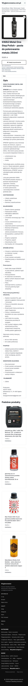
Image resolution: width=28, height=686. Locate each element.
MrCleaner (15, 661)
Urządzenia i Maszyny (6, 639)
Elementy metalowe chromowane (9, 68)
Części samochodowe (18, 67)
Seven (11, 666)
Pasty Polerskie (20, 647)
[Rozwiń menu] (24, 3)
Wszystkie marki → (15, 668)
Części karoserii (9, 67)
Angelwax (19, 658)
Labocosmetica (5, 666)
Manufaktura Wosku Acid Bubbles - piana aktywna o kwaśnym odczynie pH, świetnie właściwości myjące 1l (13, 563)
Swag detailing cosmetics (10, 71)
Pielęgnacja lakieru (6, 637)
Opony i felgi (13, 644)
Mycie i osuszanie (13, 632)
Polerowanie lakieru (6, 634)
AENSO (16, 666)
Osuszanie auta (11, 647)
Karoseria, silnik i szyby (18, 637)
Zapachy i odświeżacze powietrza (17, 642)
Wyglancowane (6, 584)
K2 (11, 658)
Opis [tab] (4, 76)
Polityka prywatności (10, 672)
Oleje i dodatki (21, 644)
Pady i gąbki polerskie (19, 639)
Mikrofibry (3, 647)
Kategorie (3, 611)
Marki (2, 614)
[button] (24, 17)
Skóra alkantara (5, 644)
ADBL (14, 658)
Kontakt (3, 599)
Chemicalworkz (5, 658)
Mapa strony (4, 602)
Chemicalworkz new (6, 661)
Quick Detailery (5, 649)
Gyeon (17, 663)
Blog (2, 624)
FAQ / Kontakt (4, 617)
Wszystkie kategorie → (16, 649)
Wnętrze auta (21, 634)
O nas (2, 596)
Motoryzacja (7, 69)
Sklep (2, 609)
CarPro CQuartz (14, 656)
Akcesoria (14, 634)
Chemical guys (5, 668)
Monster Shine (5, 656)
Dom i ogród (4, 642)
